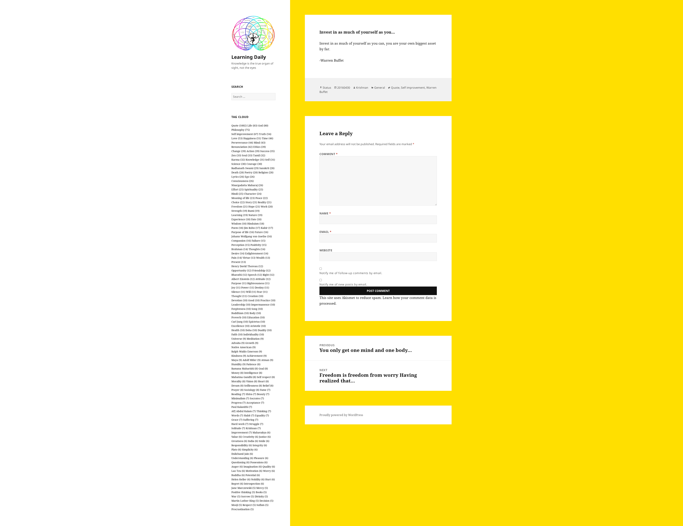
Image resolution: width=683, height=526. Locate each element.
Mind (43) (259, 142)
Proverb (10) (239, 317)
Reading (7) (238, 394)
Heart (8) (263, 381)
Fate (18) (256, 219)
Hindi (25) (237, 193)
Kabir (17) (267, 228)
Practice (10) (267, 300)
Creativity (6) (250, 436)
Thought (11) (239, 296)
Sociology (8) (251, 390)
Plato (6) (236, 449)
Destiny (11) (262, 287)
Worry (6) (269, 471)
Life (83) (252, 125)
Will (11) (251, 291)
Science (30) (238, 164)
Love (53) (237, 138)
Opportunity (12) (241, 270)
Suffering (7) (250, 419)
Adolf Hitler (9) (252, 360)
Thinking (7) (263, 411)
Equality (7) (262, 415)
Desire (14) (237, 253)
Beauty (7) (263, 394)
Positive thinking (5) (243, 492)
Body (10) (255, 313)
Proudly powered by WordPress (341, 415)
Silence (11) (238, 291)
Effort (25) (237, 189)
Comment (328, 154)
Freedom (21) (239, 206)
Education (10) (256, 317)
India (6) (253, 441)
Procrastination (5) (242, 509)
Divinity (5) (261, 496)
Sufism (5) (262, 505)
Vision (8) (251, 381)
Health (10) (238, 330)
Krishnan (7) (253, 428)
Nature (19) (255, 215)
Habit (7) (249, 415)
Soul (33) (247, 155)
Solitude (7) (238, 428)
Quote (395, 88)
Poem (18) (237, 228)
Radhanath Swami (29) (245, 168)
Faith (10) (237, 334)
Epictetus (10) (257, 321)
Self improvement (413, 88)
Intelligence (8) (253, 372)
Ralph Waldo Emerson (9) (246, 351)
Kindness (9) (238, 355)
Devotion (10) (239, 300)
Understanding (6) (242, 458)
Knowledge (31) (255, 159)
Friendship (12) (261, 270)
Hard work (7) (239, 424)
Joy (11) (235, 287)
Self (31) (270, 159)
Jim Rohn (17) (252, 228)
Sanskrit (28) (266, 168)
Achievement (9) (257, 355)
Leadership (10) (240, 304)
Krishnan (362, 88)
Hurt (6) (270, 479)
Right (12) (268, 274)
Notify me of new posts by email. (343, 284)
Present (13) (238, 262)
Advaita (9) (238, 343)
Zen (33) (236, 155)
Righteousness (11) (258, 283)
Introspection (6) (254, 483)
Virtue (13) (249, 257)
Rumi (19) (254, 210)
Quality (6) (269, 466)
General (379, 88)
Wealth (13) (263, 257)
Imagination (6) (252, 466)
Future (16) (261, 232)
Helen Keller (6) (240, 479)
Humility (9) (238, 364)
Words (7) (237, 415)
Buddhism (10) (240, 313)
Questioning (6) (240, 462)
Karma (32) (238, 159)
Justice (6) (265, 436)
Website (325, 250)
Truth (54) (265, 134)
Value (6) (236, 436)
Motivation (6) (254, 471)
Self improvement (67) (244, 134)
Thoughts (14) (257, 249)
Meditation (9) (255, 338)
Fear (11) (262, 291)
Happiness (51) (252, 138)
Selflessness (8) (253, 385)
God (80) (263, 125)
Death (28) (237, 172)
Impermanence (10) (263, 304)
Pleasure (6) (261, 458)
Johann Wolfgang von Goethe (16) (251, 236)
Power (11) (247, 287)
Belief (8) (268, 385)
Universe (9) (238, 338)
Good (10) (254, 300)
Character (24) (252, 193)
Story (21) (251, 202)
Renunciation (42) (242, 147)
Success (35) (267, 151)
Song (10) (257, 309)
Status (327, 88)
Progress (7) (238, 402)
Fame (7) (265, 390)
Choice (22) (238, 202)
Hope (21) (254, 206)
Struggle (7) (256, 424)
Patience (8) (253, 364)
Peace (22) (261, 198)
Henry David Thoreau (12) (247, 266)
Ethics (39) (259, 147)
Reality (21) (264, 202)
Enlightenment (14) (256, 253)
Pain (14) (236, 257)
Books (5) (261, 492)
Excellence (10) (240, 326)
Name (325, 213)
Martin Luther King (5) (245, 500)
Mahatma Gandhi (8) (243, 377)
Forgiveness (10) (241, 309)
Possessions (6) (259, 462)
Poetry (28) (251, 172)
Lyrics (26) (237, 176)
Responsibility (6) (241, 445)
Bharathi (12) (239, 274)
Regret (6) (237, 483)
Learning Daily (248, 57)
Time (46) (267, 138)
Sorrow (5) (247, 496)
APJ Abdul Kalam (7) (243, 411)
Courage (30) (254, 164)
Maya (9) (236, 360)
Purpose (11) (239, 283)
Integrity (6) (260, 445)
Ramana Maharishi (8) (244, 368)
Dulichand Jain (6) (242, 453)
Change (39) (238, 151)
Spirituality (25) (253, 189)
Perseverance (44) (242, 142)
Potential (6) (252, 475)
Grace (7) (236, 419)
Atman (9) (267, 360)
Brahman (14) (239, 249)
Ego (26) (250, 176)
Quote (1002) (239, 125)
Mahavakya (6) (261, 432)
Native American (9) (243, 347)
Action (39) (253, 151)
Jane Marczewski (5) (243, 488)
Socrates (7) (257, 398)
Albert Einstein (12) (243, 279)
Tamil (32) (259, 155)
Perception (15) (240, 245)
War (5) (235, 496)
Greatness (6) (239, 441)
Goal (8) (263, 368)
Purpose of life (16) (242, 232)
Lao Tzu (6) (238, 471)
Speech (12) (255, 274)
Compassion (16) (241, 240)
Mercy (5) (262, 488)
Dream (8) (237, 385)
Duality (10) (265, 330)
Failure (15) (258, 240)
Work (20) (267, 206)
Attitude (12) (263, 279)
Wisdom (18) (239, 223)
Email (325, 232)
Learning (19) (239, 215)
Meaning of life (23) (243, 198)
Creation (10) (255, 296)
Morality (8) (238, 381)
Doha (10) (251, 330)
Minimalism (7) (240, 398)
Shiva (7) (251, 394)
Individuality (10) (253, 334)
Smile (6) (264, 441)
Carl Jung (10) (239, 321)
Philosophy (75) (240, 129)
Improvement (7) (241, 432)
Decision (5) (266, 500)
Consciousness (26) (242, 181)
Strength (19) (239, 210)
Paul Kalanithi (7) (241, 407)
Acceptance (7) (255, 402)
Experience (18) (240, 219)
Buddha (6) (238, 475)
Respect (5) (249, 505)
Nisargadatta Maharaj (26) (247, 185)
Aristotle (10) (258, 326)
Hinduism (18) (255, 223)
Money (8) (237, 372)
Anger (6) (237, 466)
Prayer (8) (237, 390)
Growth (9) (251, 343)
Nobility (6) (257, 479)
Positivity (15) (258, 245)
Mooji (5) (236, 505)
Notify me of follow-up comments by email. (350, 273)
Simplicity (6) (250, 449)
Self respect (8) (266, 377)
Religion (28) (265, 172)
